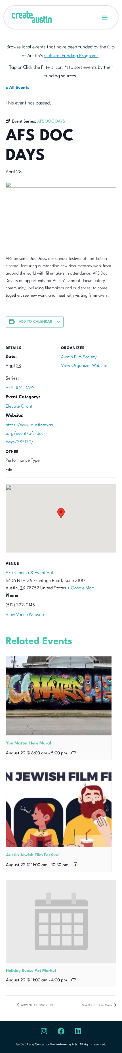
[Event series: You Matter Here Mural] (73, 752)
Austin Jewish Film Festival (33, 855)
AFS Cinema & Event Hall (30, 573)
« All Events (17, 88)
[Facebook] (61, 1031)
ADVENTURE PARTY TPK (36, 1005)
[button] (105, 17)
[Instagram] (44, 1031)
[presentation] (59, 695)
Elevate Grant (19, 406)
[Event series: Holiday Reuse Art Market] (73, 979)
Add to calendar (35, 322)
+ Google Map (80, 588)
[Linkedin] (78, 1031)
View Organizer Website (84, 365)
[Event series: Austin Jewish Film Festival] (75, 864)
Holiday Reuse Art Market (31, 971)
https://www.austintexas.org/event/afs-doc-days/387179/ (29, 433)
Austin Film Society (78, 357)
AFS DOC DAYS (20, 388)
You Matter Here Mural (28, 743)
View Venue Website (25, 615)
